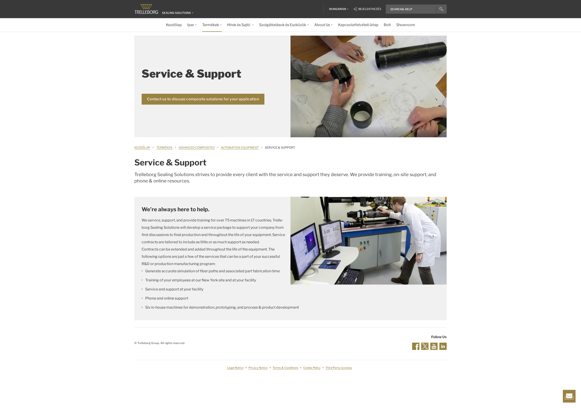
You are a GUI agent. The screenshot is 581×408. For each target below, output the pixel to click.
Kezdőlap (142, 147)
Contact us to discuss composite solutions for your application (203, 99)
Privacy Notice (258, 367)
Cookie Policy (311, 367)
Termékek (164, 147)
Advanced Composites (197, 147)
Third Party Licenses (338, 367)
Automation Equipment (240, 147)
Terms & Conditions (285, 367)
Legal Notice (235, 367)
